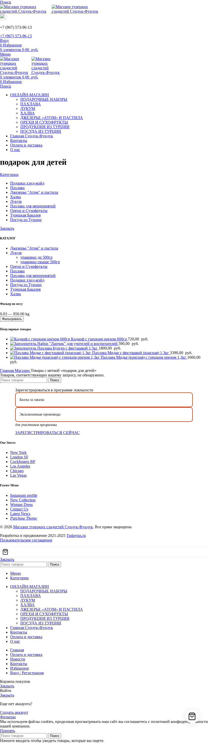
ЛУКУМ (27, 108)
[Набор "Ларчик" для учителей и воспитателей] (23, 343)
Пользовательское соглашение (26, 540)
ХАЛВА (27, 113)
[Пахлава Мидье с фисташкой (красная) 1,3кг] (51, 353)
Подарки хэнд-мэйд (27, 280)
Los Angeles (20, 466)
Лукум (16, 253)
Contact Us (19, 509)
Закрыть (7, 228)
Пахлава (17, 271)
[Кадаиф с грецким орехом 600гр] (40, 339)
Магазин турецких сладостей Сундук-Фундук (53, 527)
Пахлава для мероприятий (33, 275)
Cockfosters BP (22, 461)
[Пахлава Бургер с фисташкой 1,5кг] (23, 348)
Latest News (20, 513)
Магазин (23, 370)
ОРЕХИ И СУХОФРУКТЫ (44, 122)
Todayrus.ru (76, 535)
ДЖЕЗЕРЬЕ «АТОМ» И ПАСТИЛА (51, 117)
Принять (7, 731)
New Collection (23, 500)
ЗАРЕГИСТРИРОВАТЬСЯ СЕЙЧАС (47, 433)
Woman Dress (21, 504)
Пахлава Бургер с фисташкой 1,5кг (68, 348)
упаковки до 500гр (36, 257)
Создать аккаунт (14, 712)
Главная (7, 370)
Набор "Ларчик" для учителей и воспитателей (77, 343)
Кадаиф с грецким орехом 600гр (99, 339)
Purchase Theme (23, 518)
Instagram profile (23, 495)
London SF (19, 457)
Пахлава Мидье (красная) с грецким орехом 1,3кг (144, 357)
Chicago (17, 471)
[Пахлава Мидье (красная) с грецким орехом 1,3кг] (55, 357)
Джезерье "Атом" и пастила (34, 248)
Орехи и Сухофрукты (28, 266)
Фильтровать (12, 319)
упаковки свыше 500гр (40, 262)
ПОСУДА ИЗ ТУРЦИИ (40, 131)
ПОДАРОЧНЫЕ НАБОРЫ (43, 99)
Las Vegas (18, 475)
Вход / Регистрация (27, 673)
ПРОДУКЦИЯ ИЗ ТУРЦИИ (45, 127)
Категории (9, 174)
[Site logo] (26, 11)
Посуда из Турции (26, 285)
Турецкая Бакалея (25, 289)
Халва (15, 294)
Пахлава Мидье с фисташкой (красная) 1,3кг (131, 353)
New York (18, 452)
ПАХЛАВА (30, 104)
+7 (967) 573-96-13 (16, 36)
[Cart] (104, 552)
